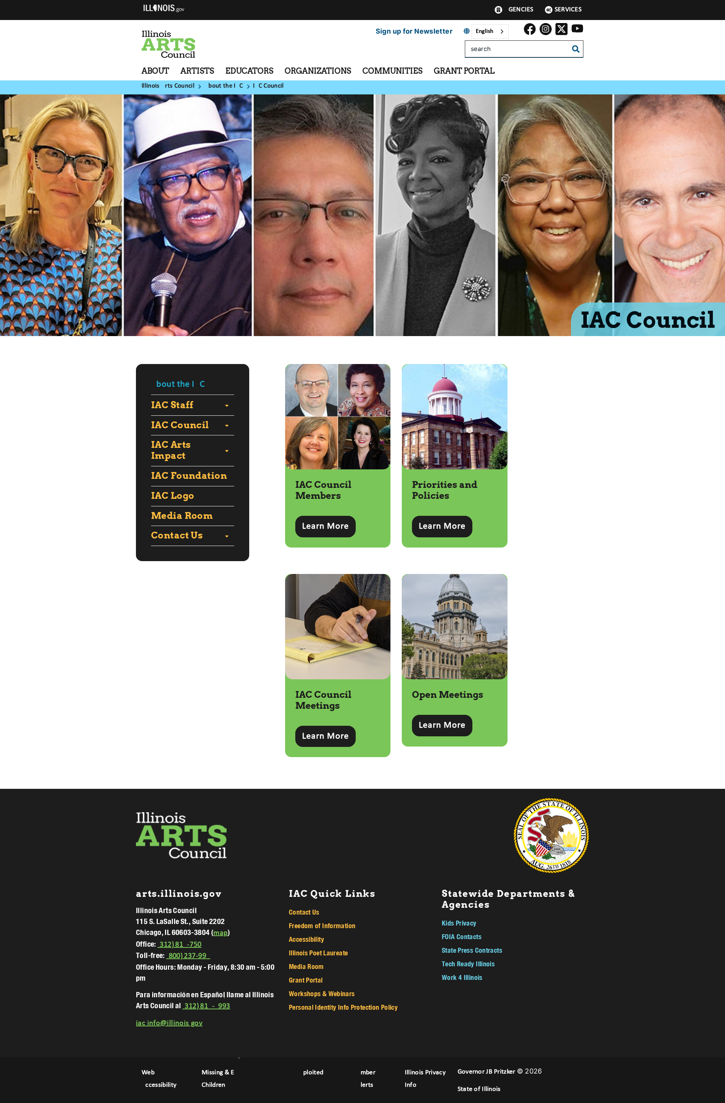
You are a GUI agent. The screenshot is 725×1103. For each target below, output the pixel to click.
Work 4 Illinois (462, 977)
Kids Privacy (459, 923)
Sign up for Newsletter (414, 31)
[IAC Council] (224, 425)
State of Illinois (479, 1089)
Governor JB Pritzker (486, 1071)
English (484, 31)
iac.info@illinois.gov (169, 1023)
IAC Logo (172, 496)
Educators (249, 71)
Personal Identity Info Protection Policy (343, 1007)
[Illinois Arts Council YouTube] (577, 31)
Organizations (318, 71)
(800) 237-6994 (188, 956)
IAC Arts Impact (171, 450)
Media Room (182, 516)
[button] (325, 526)
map (220, 933)
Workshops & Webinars (322, 993)
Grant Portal (464, 71)
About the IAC (178, 384)
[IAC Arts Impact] (226, 450)
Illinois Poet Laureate (318, 953)
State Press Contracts (472, 950)
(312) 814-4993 (206, 1006)
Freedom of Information (322, 925)
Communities (392, 71)
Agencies (518, 9)
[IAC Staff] (224, 405)
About (155, 71)
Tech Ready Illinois (468, 964)
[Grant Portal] (500, 71)
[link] (530, 31)
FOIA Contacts (461, 936)
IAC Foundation (189, 476)
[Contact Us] (224, 536)
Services (568, 9)
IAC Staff (172, 405)
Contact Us (177, 535)
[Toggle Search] (576, 49)
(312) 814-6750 (179, 945)
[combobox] (490, 31)
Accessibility (306, 939)
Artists (197, 71)
